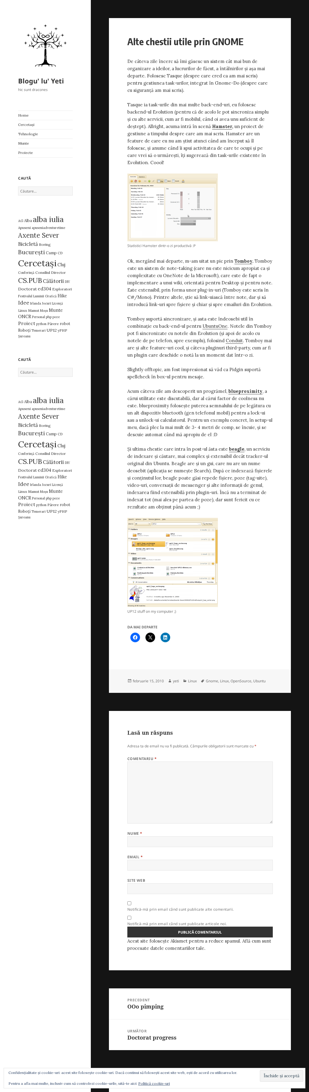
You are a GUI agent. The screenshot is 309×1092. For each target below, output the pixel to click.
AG (20, 220)
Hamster (222, 126)
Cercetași (26, 124)
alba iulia (48, 219)
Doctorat (27, 289)
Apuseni (24, 227)
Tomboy (243, 261)
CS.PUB (30, 280)
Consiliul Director (50, 272)
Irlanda (35, 303)
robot (65, 323)
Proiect (26, 323)
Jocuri (46, 303)
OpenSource (241, 681)
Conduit (234, 340)
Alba (28, 220)
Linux (22, 310)
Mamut (33, 310)
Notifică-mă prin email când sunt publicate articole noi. (177, 923)
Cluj (61, 265)
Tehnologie (28, 134)
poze (56, 317)
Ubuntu (259, 681)
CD (60, 253)
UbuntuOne (215, 326)
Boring (45, 244)
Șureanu (24, 336)
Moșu (44, 310)
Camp (51, 252)
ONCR (24, 316)
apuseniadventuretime (48, 228)
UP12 (51, 330)
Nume (134, 833)
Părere (53, 323)
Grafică (51, 296)
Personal (38, 317)
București (31, 252)
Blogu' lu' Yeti (41, 80)
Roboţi (24, 330)
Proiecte (25, 152)
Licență (57, 303)
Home (23, 115)
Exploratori (62, 289)
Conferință (26, 273)
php (49, 316)
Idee (23, 302)
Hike (62, 296)
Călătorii (53, 281)
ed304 (44, 289)
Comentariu (142, 758)
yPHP (62, 330)
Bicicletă (28, 244)
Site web (136, 880)
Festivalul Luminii (31, 296)
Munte (23, 143)
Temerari (38, 330)
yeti (176, 681)
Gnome (212, 681)
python (41, 324)
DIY (67, 282)
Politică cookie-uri (154, 1083)
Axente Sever (38, 235)
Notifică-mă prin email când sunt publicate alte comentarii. (180, 909)
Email (135, 856)
